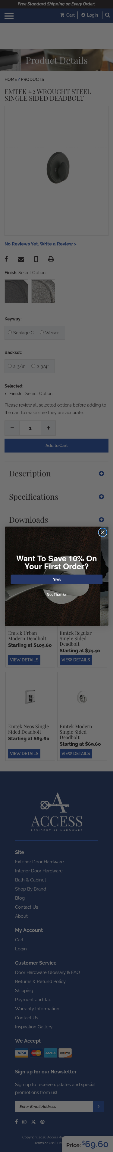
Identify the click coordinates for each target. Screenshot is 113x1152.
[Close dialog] (103, 532)
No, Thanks (56, 594)
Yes (56, 579)
